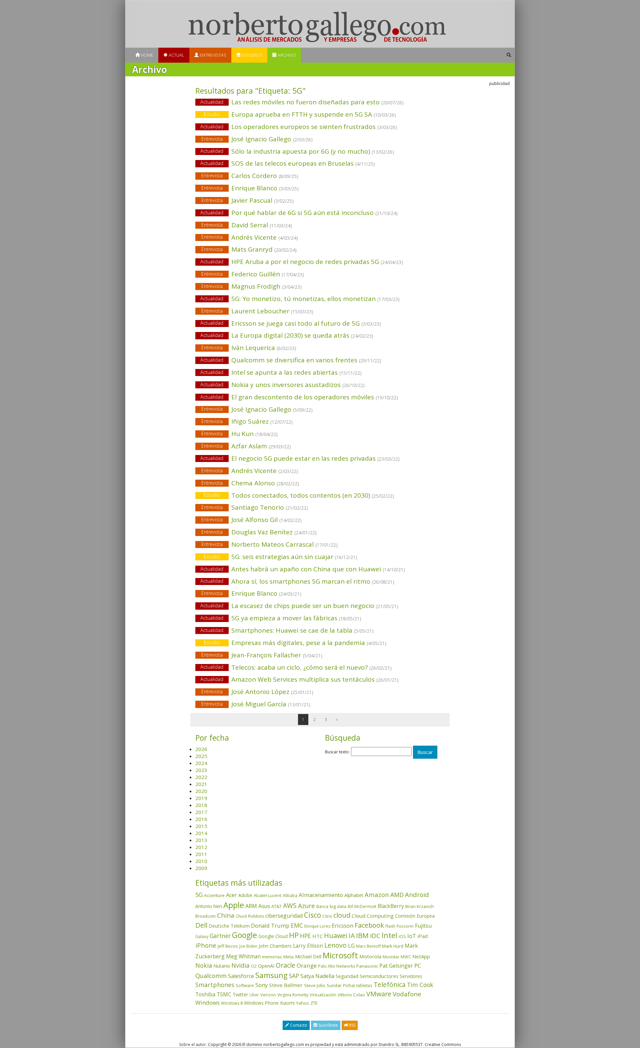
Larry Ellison (308, 945)
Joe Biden (248, 946)
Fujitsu (423, 925)
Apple (233, 904)
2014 (201, 833)
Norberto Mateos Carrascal (269, 544)
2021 (201, 784)
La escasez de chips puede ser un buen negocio (299, 605)
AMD (397, 895)
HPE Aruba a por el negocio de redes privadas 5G (301, 261)
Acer (231, 895)
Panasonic (367, 966)
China (225, 915)
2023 (201, 770)
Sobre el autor (192, 1044)
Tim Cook (420, 985)
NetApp (421, 956)
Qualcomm (211, 976)
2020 (201, 791)
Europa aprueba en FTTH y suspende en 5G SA (300, 114)
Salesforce (241, 976)
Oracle (285, 965)
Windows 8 (232, 1003)
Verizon (268, 995)
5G (199, 895)
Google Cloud (273, 936)
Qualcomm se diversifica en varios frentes (290, 360)
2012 (201, 847)
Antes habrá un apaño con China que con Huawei (302, 569)
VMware (378, 993)
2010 (201, 861)
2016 (201, 819)
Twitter (240, 994)
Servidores (411, 976)
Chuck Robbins (250, 916)
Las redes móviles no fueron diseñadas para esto (302, 102)
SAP (294, 976)
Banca (322, 906)
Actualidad (211, 102)
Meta (288, 957)
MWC (406, 957)
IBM (362, 935)
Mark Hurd (392, 946)
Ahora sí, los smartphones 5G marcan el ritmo (297, 581)
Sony (261, 985)
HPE (305, 936)
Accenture (214, 895)
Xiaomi (287, 1003)
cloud (341, 915)
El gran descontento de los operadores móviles (299, 397)
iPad (422, 936)
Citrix (327, 916)
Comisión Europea (415, 916)
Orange (307, 965)
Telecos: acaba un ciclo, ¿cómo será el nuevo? (296, 667)
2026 (201, 749)
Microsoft (340, 955)
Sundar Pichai (341, 985)
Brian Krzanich (419, 906)
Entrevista (212, 139)
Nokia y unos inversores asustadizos (282, 384)
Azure (306, 905)
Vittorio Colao (351, 995)
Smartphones (214, 985)
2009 (201, 868)
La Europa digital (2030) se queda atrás (286, 335)
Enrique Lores (317, 926)
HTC (317, 936)
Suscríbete (327, 1025)
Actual (176, 55)
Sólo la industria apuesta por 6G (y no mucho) (297, 151)
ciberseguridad (284, 915)
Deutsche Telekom (229, 926)
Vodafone (407, 994)
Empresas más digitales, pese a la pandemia (295, 642)
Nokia (203, 965)
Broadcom (205, 916)
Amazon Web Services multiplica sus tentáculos (299, 679)
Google (244, 935)
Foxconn (405, 926)
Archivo (286, 55)
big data (338, 906)
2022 (201, 777)
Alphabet (353, 895)
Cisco (312, 915)
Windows (207, 1002)
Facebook (369, 925)
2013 (201, 840)
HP (294, 935)
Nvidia (240, 965)
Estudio (212, 114)
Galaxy (201, 936)
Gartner (220, 936)
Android (417, 894)
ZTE (314, 1003)
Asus (264, 906)
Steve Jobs (314, 985)
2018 (201, 805)
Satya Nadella (317, 976)
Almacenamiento (321, 895)
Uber (254, 995)
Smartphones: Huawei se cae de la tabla (287, 630)
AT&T (276, 906)
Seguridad (347, 976)
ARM (251, 906)
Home (146, 55)
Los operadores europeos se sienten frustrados (298, 126)
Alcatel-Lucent (267, 895)
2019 (201, 798)
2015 (201, 826)
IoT (411, 936)
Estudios (251, 55)
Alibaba (290, 895)
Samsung (271, 975)
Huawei (335, 935)
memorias (272, 957)
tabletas (364, 985)
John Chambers (275, 946)
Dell (201, 925)
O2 (254, 966)
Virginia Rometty (292, 995)
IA (352, 935)
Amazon (377, 894)
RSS (351, 1025)
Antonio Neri (208, 906)
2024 (201, 763)
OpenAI (266, 965)
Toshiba (205, 994)
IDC (375, 935)
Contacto (298, 1025)
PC (417, 965)
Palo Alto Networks (336, 966)
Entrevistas (212, 55)
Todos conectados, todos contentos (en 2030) (299, 495)
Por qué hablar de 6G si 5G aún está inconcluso (299, 212)
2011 (201, 854)
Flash (390, 926)
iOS (402, 936)
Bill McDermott (362, 906)
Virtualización (323, 995)
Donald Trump (270, 925)
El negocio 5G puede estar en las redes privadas (300, 458)
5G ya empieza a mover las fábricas (280, 618)
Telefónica (390, 984)
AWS (290, 905)
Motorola (370, 956)
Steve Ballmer (286, 985)
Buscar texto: (337, 752)
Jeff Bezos (228, 946)
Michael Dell (308, 956)
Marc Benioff (368, 946)
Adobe (245, 895)
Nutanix (221, 966)
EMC (297, 925)
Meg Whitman (243, 956)
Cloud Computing (373, 915)
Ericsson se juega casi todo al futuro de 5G (290, 323)
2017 (201, 812)
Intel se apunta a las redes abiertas (281, 372)
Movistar (391, 957)
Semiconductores (379, 976)
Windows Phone (261, 1003)
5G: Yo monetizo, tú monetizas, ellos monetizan (300, 298)
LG (351, 945)
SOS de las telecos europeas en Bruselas (287, 163)
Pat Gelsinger (396, 965)
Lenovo (335, 945)
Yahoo (302, 1003)
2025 (201, 756)
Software (245, 985)
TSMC (224, 994)
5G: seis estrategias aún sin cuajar (280, 556)
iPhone (205, 945)
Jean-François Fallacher (261, 655)
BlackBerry (391, 906)
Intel (389, 935)
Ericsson (342, 925)
